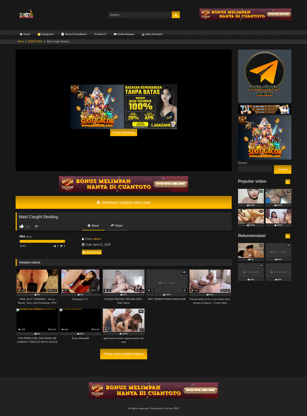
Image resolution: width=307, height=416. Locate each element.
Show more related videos (124, 354)
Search (242, 162)
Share (118, 225)
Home (21, 41)
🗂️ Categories (45, 34)
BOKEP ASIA (35, 41)
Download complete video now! (126, 202)
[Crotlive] (26, 14)
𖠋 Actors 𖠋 (100, 34)
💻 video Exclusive (152, 34)
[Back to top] (296, 405)
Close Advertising (124, 132)
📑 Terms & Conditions (74, 34)
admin (97, 238)
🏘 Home (25, 34)
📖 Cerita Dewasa (124, 34)
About (95, 225)
